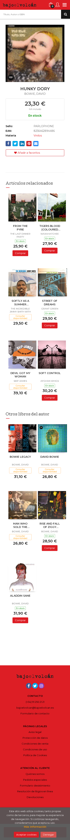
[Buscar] (65, 14)
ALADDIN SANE (20, 595)
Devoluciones (35, 797)
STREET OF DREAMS (49, 302)
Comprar (20, 253)
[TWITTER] (35, 686)
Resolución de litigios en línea (35, 791)
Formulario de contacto (35, 713)
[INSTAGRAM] (41, 686)
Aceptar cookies (26, 834)
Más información (35, 826)
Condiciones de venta (35, 743)
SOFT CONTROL (50, 373)
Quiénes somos (35, 773)
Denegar (48, 834)
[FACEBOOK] (29, 686)
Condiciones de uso (35, 749)
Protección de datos (35, 737)
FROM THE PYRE (20, 227)
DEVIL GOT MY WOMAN (20, 374)
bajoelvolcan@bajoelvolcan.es (35, 707)
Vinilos (38, 135)
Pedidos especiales (35, 779)
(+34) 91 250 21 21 (35, 701)
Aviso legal (35, 731)
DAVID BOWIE (49, 456)
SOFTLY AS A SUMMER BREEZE (20, 303)
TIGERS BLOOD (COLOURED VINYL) (49, 228)
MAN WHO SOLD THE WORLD (20, 525)
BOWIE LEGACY (20, 456)
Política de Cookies (35, 755)
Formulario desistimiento (35, 785)
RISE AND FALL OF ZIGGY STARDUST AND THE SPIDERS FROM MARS (49, 525)
